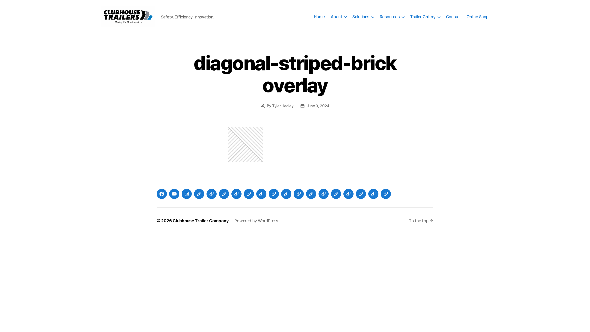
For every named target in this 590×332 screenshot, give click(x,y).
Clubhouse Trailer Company (201, 220)
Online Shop (477, 16)
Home (319, 16)
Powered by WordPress (256, 220)
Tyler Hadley (283, 106)
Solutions (360, 16)
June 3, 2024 (318, 106)
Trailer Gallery (423, 16)
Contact (453, 16)
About (336, 16)
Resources (390, 16)
